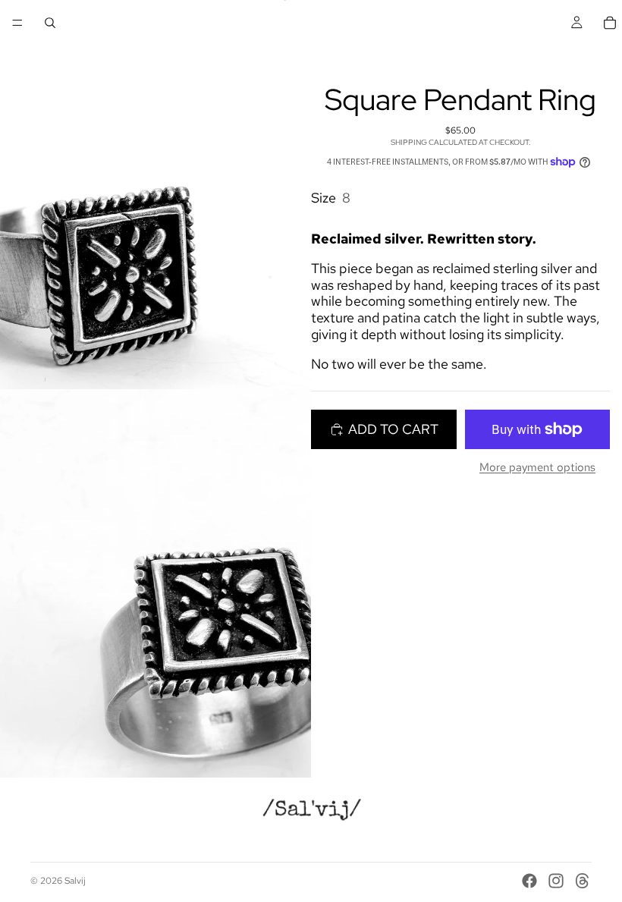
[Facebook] (529, 881)
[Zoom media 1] (155, 194)
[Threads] (582, 881)
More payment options (537, 467)
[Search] (50, 22)
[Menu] (17, 22)
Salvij (75, 881)
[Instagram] (556, 881)
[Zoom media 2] (155, 583)
